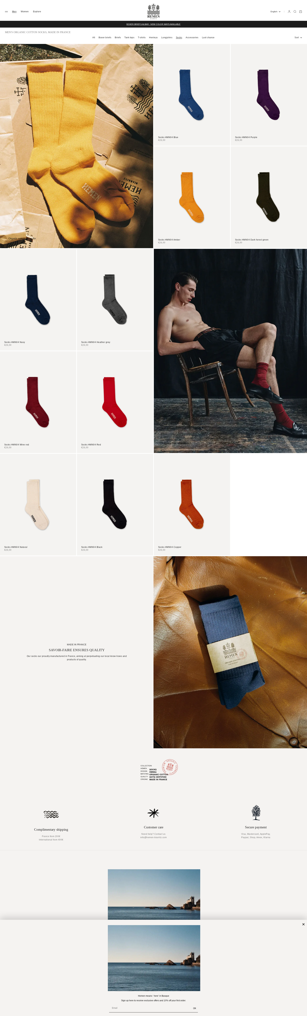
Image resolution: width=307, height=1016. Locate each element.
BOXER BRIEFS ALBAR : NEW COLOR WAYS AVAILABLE (153, 24)
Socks (179, 37)
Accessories (192, 37)
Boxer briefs (105, 37)
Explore (37, 11)
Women (25, 11)
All (93, 37)
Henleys (153, 37)
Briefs (118, 37)
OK (194, 1008)
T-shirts (142, 37)
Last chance (208, 37)
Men (14, 11)
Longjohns (166, 37)
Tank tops (129, 37)
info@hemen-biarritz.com (153, 837)
